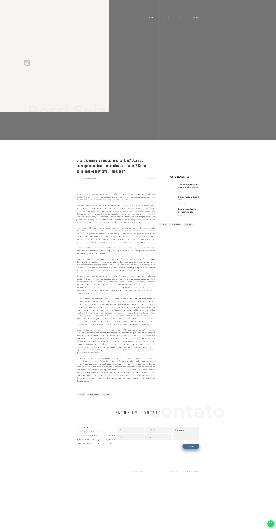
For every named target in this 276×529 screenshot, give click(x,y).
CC (130, 304)
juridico (106, 394)
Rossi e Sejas (133, 17)
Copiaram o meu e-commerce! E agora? (188, 198)
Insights (180, 17)
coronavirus (93, 394)
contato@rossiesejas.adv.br (90, 431)
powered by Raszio (138, 471)
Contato (195, 17)
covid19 (81, 394)
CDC (138, 304)
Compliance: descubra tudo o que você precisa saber (187, 210)
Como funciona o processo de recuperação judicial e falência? (188, 186)
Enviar (190, 446)
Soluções (164, 17)
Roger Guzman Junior (87, 179)
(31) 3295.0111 (83, 427)
